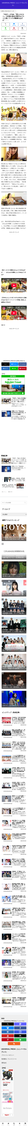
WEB (4, 325)
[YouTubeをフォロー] (8, 1035)
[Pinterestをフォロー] (8, 1039)
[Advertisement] (14, 248)
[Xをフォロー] (8, 1024)
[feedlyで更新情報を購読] (20, 1039)
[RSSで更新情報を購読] (14, 1043)
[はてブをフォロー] (8, 1031)
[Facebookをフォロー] (20, 1027)
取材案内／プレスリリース (9, 1059)
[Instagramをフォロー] (20, 1031)
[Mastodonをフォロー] (20, 1024)
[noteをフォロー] (20, 1035)
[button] (22, 28)
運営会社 (4, 1062)
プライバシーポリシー (8, 1055)
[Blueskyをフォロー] (8, 1027)
